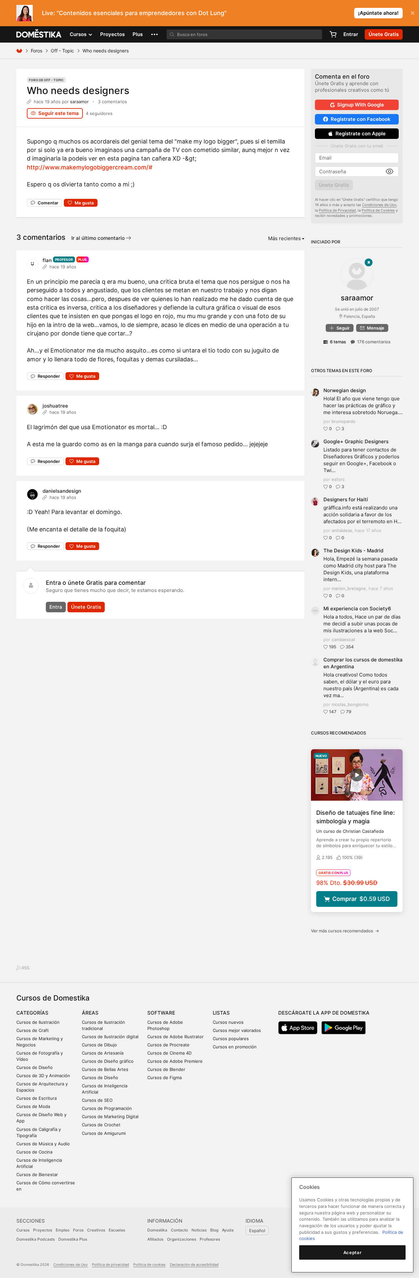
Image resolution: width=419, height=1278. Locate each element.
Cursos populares (231, 1038)
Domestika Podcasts (35, 1239)
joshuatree (55, 406)
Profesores (210, 1239)
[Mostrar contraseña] (389, 172)
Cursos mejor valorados (237, 1030)
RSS (25, 967)
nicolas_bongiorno (350, 704)
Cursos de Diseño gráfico (108, 1061)
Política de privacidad (110, 1264)
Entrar (350, 34)
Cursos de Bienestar (37, 1174)
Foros (36, 50)
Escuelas (117, 1230)
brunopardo (343, 421)
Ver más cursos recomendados (345, 930)
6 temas (338, 341)
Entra (55, 607)
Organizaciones (181, 1239)
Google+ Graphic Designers (356, 441)
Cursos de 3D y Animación (43, 1075)
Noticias (199, 1230)
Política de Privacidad (337, 210)
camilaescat (343, 639)
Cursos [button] (79, 34)
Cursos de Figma (164, 1077)
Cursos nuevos (228, 1022)
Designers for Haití (345, 499)
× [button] (412, 12)
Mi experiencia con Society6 (357, 608)
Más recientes (284, 238)
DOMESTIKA (39, 34)
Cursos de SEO (97, 1100)
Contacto (179, 1230)
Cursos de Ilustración (38, 1022)
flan (47, 260)
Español (257, 1230)
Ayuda (228, 1230)
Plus (138, 34)
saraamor (79, 101)
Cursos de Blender (166, 1069)
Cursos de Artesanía (102, 1053)
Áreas (90, 1013)
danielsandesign (62, 491)
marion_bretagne (349, 588)
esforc (338, 479)
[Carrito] (333, 34)
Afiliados (155, 1239)
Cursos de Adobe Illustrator (175, 1036)
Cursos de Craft (32, 1030)
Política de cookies (149, 1264)
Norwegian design (344, 390)
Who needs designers (78, 90)
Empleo (62, 1230)
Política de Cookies (378, 210)
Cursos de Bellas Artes (105, 1069)
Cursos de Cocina (34, 1151)
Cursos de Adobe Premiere (175, 1061)
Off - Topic (62, 50)
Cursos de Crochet (101, 1124)
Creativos (96, 1230)
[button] (154, 34)
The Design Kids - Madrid (353, 550)
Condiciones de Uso (379, 204)
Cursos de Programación (107, 1108)
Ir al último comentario (98, 238)
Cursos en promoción (235, 1046)
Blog (214, 1230)
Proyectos (112, 34)
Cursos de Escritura (36, 1098)
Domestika (157, 1230)
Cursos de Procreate (168, 1044)
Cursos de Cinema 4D (169, 1053)
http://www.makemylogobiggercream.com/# (89, 167)
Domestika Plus (72, 1239)
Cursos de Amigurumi (104, 1133)
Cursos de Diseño (34, 1067)
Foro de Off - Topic (46, 80)
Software (161, 1013)
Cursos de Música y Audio (43, 1143)
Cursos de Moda (33, 1106)
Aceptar (352, 1252)
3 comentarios (112, 101)
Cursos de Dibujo (99, 1044)
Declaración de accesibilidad (194, 1264)
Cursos (22, 1230)
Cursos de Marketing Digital (110, 1116)
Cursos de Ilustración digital (110, 1036)
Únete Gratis (86, 607)
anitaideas (342, 530)
